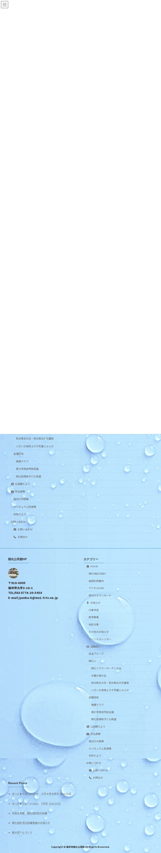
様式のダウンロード (100, 595)
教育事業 (94, 617)
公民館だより (22, 484)
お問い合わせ (18, 521)
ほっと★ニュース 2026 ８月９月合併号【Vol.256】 (42, 793)
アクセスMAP (96, 588)
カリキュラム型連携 (24, 506)
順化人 (92, 661)
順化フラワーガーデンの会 (106, 668)
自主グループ (96, 653)
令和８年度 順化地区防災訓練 (29, 813)
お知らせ (95, 602)
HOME (94, 566)
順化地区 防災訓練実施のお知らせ (31, 823)
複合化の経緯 (21, 499)
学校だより (19, 514)
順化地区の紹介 (97, 573)
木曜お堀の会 (98, 675)
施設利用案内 (96, 580)
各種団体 (18, 453)
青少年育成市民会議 (27, 468)
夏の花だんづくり (22, 832)
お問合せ (23, 537)
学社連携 (20, 491)
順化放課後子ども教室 (28, 476)
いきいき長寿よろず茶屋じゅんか (35, 446)
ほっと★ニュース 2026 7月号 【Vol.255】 (37, 803)
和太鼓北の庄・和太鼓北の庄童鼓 (35, 438)
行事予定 (94, 609)
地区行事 (94, 624)
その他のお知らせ (99, 631)
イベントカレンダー (100, 639)
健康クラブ (22, 461)
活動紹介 (95, 646)
